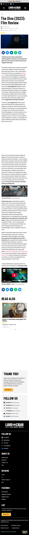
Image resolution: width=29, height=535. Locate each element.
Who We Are (5, 457)
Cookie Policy (15, 528)
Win (2, 482)
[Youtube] (11, 4)
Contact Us (5, 462)
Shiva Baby (13, 251)
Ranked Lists (5, 497)
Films (2, 14)
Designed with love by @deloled (8, 531)
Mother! (7, 251)
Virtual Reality (6, 479)
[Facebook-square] (1, 4)
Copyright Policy (16, 525)
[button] (4, 8)
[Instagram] (3, 4)
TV (2, 477)
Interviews (5, 491)
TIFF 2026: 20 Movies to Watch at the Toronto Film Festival (12, 320)
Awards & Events (6, 494)
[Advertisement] (14, 139)
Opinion (4, 499)
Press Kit (4, 460)
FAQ (2, 465)
